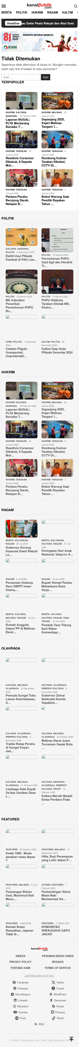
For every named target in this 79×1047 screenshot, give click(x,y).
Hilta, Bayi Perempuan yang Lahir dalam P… (57, 858)
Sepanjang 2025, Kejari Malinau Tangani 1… (53, 122)
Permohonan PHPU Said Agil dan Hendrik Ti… (57, 262)
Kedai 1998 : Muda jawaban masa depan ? (20, 856)
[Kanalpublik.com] (39, 5)
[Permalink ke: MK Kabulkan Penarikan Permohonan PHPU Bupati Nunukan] (21, 282)
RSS (41, 1024)
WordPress (60, 994)
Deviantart (60, 1000)
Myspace (22, 1006)
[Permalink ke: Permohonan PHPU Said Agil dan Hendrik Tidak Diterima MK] (57, 240)
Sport (57, 788)
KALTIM (46, 341)
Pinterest (23, 988)
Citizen (46, 884)
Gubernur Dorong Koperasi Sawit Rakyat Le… (21, 551)
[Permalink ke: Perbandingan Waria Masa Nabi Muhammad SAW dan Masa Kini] (57, 873)
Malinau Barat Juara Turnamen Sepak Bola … (57, 744)
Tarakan (21, 151)
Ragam (10, 543)
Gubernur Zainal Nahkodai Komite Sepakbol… (54, 698)
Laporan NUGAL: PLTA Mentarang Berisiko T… (18, 123)
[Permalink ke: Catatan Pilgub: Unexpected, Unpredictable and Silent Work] (21, 327)
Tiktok (60, 1018)
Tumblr (60, 988)
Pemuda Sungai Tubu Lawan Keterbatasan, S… (21, 698)
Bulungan (21, 540)
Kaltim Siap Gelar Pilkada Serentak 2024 (57, 350)
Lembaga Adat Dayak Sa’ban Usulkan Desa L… (21, 792)
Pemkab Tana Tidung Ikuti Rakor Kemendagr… (56, 628)
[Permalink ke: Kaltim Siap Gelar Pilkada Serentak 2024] (57, 327)
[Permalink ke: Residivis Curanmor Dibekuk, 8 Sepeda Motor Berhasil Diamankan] (21, 139)
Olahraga (12, 688)
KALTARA (21, 112)
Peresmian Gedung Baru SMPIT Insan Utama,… (19, 586)
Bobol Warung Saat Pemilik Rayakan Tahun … (55, 200)
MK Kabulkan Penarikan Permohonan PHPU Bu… (19, 305)
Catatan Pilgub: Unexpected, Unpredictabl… (17, 352)
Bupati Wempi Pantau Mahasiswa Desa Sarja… (57, 586)
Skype (60, 1006)
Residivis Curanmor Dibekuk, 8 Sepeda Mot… (20, 161)
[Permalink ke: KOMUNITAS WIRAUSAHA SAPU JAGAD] (57, 911)
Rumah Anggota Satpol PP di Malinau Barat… (20, 628)
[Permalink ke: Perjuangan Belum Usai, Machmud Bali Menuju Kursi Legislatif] (21, 873)
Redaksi (58, 962)
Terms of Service (58, 968)
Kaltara (56, 614)
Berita (10, 540)
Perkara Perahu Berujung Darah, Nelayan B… (17, 200)
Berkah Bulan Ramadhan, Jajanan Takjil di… (19, 930)
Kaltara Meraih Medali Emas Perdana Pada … (57, 799)
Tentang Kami (20, 968)
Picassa (60, 1012)
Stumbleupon (23, 994)
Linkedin (23, 1000)
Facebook (23, 982)
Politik (10, 252)
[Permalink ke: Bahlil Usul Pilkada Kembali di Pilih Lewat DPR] (21, 237)
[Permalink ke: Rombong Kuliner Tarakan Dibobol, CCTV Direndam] (57, 139)
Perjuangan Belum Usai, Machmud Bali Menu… (20, 895)
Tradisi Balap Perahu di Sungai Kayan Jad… (20, 747)
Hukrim (10, 112)
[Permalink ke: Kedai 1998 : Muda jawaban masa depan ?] (21, 838)
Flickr (23, 1018)
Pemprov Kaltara (53, 688)
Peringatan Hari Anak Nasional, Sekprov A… (57, 552)
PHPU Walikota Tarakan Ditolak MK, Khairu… (56, 303)
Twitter (60, 982)
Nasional (11, 115)
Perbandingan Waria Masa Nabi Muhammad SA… (56, 895)
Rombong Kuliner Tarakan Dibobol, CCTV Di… (54, 161)
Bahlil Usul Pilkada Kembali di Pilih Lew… (21, 257)
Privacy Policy (20, 962)
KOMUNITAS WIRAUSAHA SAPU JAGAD (56, 930)
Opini (9, 341)
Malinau (57, 112)
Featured (12, 849)
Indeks (21, 956)
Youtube (23, 1012)
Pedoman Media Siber (58, 956)
